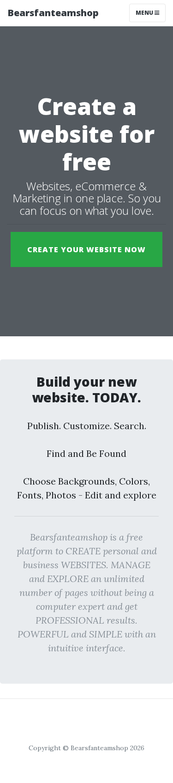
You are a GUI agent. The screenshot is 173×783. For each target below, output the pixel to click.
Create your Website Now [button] (86, 249)
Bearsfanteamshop (53, 12)
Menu (145, 13)
